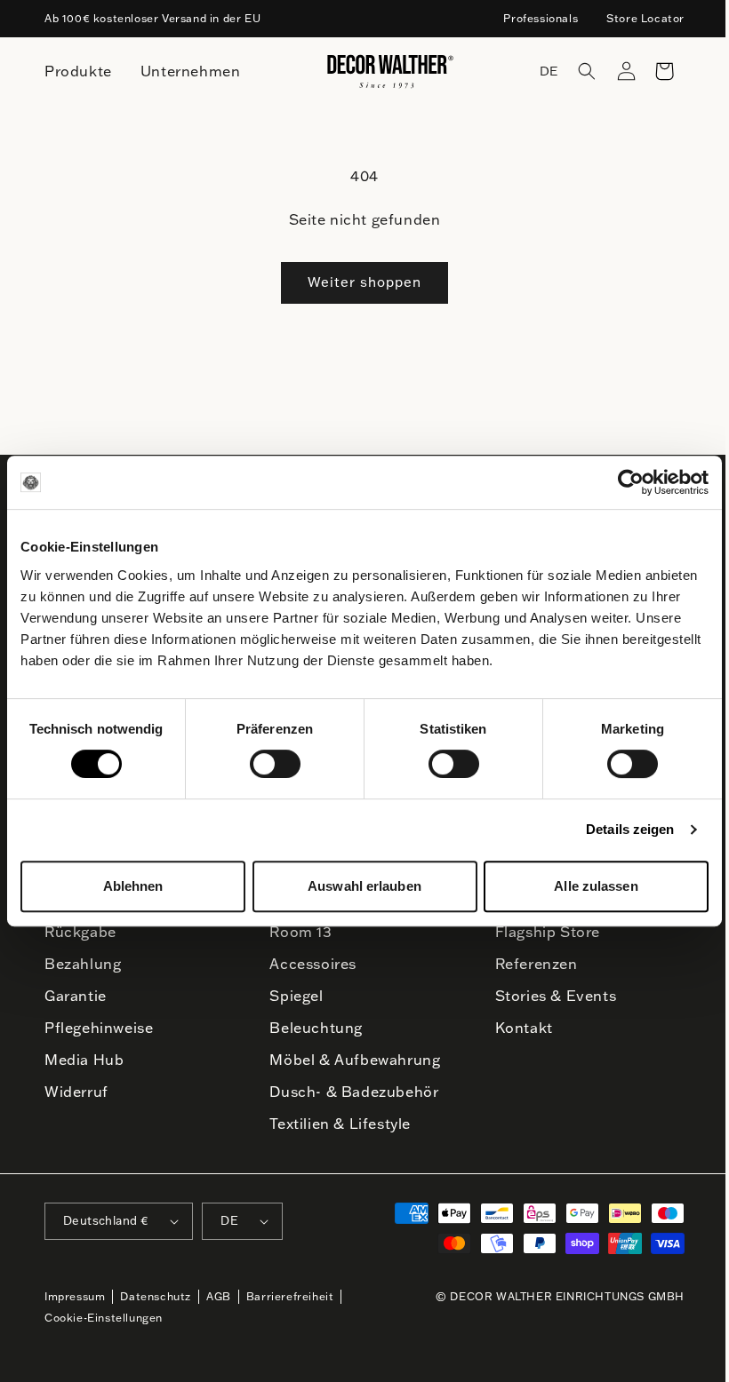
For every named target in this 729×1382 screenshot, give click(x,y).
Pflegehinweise (98, 1027)
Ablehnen (133, 886)
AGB (218, 1296)
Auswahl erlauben (364, 886)
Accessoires (312, 964)
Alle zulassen (595, 886)
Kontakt (524, 1027)
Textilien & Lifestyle (340, 1123)
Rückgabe (80, 932)
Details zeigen (630, 829)
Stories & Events (556, 996)
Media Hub (84, 1059)
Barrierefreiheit (290, 1296)
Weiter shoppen (364, 282)
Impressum (74, 1296)
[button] (573, 71)
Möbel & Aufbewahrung (354, 1059)
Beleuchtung (316, 1027)
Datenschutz (155, 1296)
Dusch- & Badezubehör (353, 1091)
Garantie (75, 996)
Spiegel (296, 996)
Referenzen (536, 964)
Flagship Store (547, 932)
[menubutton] (78, 71)
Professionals (540, 18)
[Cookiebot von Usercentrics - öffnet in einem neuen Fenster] (631, 482)
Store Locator (645, 18)
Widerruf (76, 1091)
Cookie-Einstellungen (103, 1317)
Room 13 (300, 932)
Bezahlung (82, 964)
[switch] (275, 763)
